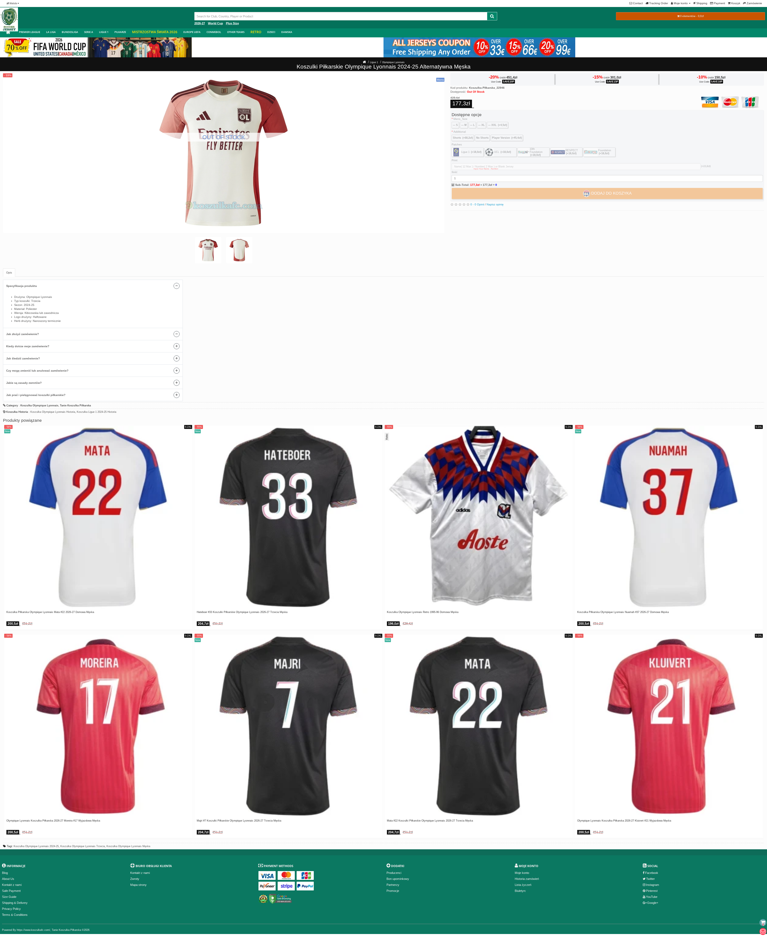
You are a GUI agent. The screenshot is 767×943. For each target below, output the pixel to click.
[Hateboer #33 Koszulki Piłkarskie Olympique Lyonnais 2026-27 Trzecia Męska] (288, 517)
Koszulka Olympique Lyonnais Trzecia (82, 846)
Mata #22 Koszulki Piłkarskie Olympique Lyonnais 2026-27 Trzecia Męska (430, 820)
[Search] (492, 16)
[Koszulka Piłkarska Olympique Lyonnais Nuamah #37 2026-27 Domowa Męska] (669, 517)
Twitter (650, 878)
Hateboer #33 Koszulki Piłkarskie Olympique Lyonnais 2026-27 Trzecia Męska (242, 612)
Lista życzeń (523, 884)
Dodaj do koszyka (611, 193)
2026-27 (199, 23)
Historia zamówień (527, 878)
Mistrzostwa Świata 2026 (154, 32)
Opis (9, 272)
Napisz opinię (495, 204)
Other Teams (235, 32)
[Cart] (762, 922)
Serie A (88, 32)
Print (454, 160)
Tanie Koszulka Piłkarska (66, 929)
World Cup (215, 23)
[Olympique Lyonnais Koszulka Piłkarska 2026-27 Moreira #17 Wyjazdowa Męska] (98, 726)
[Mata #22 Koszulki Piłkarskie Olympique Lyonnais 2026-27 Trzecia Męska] (478, 726)
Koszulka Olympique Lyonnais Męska (128, 846)
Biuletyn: (520, 890)
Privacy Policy (11, 908)
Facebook (651, 872)
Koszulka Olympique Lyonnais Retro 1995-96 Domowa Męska (422, 612)
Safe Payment (11, 890)
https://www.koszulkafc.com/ (33, 929)
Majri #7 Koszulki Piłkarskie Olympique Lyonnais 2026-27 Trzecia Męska (239, 820)
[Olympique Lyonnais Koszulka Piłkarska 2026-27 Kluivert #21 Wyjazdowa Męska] (669, 726)
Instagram (652, 884)
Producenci (393, 872)
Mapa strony (138, 884)
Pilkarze (120, 32)
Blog (5, 872)
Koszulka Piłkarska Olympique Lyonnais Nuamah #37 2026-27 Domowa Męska (623, 612)
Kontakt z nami (12, 884)
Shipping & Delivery (15, 902)
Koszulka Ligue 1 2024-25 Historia (96, 411)
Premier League (29, 32)
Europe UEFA (192, 32)
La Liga (51, 32)
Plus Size (232, 23)
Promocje (392, 890)
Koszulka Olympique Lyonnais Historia (52, 411)
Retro (255, 32)
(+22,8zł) (706, 166)
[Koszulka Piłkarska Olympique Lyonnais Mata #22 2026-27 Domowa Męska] (98, 517)
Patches (457, 144)
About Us (8, 878)
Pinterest (652, 890)
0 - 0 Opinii (477, 204)
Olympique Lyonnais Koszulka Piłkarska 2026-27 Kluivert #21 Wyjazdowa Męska (624, 820)
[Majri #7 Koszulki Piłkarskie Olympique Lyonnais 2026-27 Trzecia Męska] (288, 726)
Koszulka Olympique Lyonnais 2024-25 (36, 846)
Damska (286, 32)
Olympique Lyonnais (393, 62)
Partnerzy (392, 884)
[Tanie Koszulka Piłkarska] (8, 32)
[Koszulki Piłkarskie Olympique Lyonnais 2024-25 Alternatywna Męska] (223, 153)
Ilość (454, 172)
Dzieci (271, 32)
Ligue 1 (103, 32)
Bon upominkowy (397, 878)
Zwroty (134, 878)
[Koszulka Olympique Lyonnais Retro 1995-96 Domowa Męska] (478, 517)
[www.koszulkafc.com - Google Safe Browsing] (280, 898)
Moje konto (522, 872)
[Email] (762, 931)
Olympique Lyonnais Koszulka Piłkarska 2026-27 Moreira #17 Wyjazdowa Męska (53, 820)
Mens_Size (460, 118)
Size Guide (9, 896)
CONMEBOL (214, 32)
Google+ (652, 902)
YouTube (651, 896)
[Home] (364, 62)
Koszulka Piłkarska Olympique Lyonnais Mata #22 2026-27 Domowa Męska (50, 612)
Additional (459, 131)
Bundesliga (70, 32)
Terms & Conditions (15, 914)
